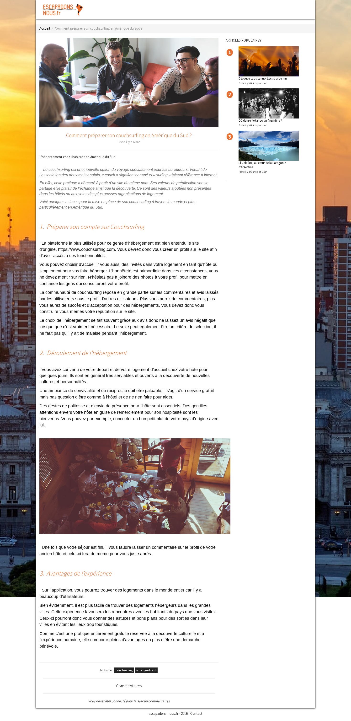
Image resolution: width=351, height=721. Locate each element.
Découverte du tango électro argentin (263, 78)
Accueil (44, 28)
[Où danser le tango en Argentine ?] (269, 103)
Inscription (300, 6)
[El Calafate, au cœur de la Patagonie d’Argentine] (269, 146)
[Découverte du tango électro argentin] (269, 61)
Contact (196, 713)
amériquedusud (146, 670)
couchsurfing (124, 670)
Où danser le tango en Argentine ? (260, 120)
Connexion (276, 6)
